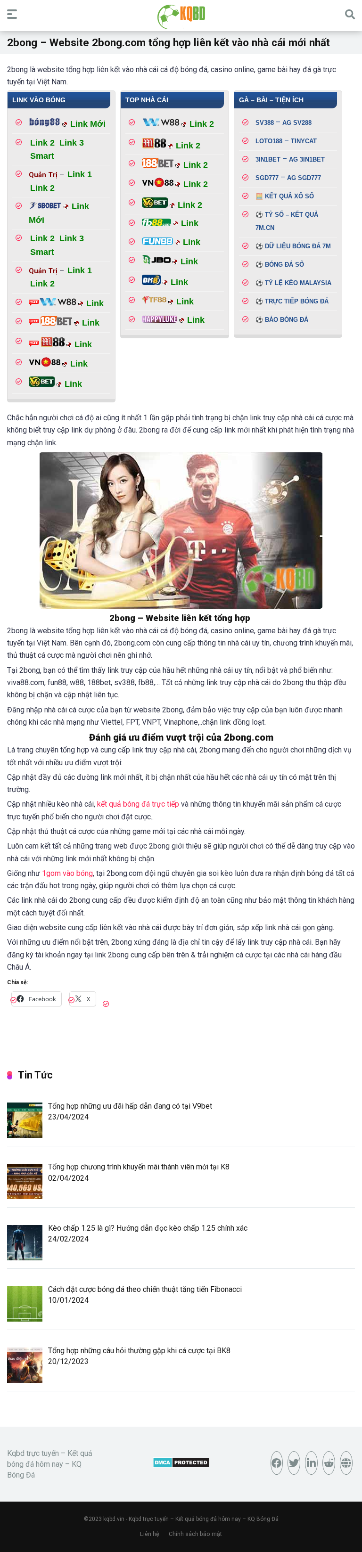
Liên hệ (149, 1533)
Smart (42, 156)
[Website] (346, 1463)
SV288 (297, 122)
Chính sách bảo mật (195, 1533)
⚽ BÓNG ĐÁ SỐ (279, 264)
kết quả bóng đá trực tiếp (138, 804)
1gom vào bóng (67, 873)
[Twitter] (294, 1463)
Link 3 (71, 142)
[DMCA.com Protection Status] (181, 1465)
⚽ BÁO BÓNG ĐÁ (281, 319)
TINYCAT (304, 141)
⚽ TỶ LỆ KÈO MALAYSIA (293, 282)
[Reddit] (328, 1463)
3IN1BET (267, 159)
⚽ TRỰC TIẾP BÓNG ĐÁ (292, 301)
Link (95, 303)
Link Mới (88, 124)
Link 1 (79, 174)
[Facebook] (277, 1463)
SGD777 (267, 177)
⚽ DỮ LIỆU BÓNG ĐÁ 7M (293, 246)
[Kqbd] (181, 17)
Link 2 (42, 142)
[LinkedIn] (311, 1463)
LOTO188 (268, 141)
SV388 (264, 122)
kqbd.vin (113, 1519)
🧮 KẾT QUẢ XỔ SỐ (284, 196)
